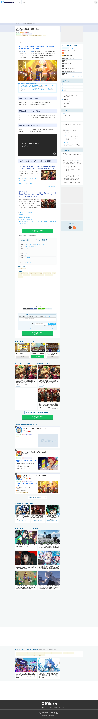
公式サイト (27, 262)
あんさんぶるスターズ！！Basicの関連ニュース (32, 363)
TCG (71, 136)
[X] (70, 227)
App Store (31, 262)
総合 (65, 48)
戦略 (63, 124)
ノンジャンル (65, 142)
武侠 (66, 170)
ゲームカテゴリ (66, 150)
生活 (63, 170)
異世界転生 (73, 169)
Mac (68, 96)
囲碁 (66, 138)
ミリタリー (65, 166)
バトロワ (74, 182)
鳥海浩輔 (51, 274)
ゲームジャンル (66, 111)
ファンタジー (68, 165)
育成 (24, 35)
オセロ (72, 138)
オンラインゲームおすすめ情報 (26, 649)
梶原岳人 (28, 274)
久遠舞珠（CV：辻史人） (24, 217)
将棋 (69, 138)
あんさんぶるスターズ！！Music (34, 452)
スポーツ (64, 129)
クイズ (75, 145)
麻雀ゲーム (35, 655)
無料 (22, 33)
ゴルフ (71, 130)
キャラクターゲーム (22, 268)
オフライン (65, 182)
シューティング (65, 119)
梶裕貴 (24, 274)
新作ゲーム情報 (24, 520)
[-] (48, 440)
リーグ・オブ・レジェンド (69, 68)
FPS (70, 119)
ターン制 (64, 178)
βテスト (70, 154)
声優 (33, 35)
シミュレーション (19, 35)
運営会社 (63, 707)
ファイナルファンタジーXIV (70, 50)
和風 (68, 169)
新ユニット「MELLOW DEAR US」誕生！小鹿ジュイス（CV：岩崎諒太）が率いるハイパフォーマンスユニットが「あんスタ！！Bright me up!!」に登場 (38, 88)
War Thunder (67, 73)
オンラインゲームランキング (69, 45)
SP (24, 33)
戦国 (71, 166)
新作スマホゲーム (72, 101)
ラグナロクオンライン (68, 53)
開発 (78, 154)
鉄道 (76, 169)
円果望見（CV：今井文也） (25, 215)
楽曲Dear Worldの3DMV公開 (25, 183)
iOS (27, 33)
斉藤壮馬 (32, 274)
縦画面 (67, 179)
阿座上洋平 (21, 273)
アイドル (40, 35)
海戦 (69, 170)
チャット (71, 145)
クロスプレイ (74, 181)
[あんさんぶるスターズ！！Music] (19, 451)
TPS (72, 119)
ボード (74, 136)
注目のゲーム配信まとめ (24, 504)
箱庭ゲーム (60, 652)
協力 (74, 176)
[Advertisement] (49, 13)
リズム (64, 144)
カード (27, 35)
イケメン (44, 35)
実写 (80, 163)
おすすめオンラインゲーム (25, 341)
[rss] (74, 227)
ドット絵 (79, 160)
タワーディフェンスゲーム (21, 655)
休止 (80, 154)
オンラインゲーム (21, 23)
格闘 (79, 119)
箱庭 (80, 124)
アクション (65, 118)
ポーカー (67, 136)
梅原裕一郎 (35, 273)
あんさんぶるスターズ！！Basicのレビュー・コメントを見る (42, 328)
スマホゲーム (66, 99)
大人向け (71, 162)
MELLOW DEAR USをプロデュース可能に (28, 178)
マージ (64, 181)
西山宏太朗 (21, 276)
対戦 (71, 176)
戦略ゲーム (54, 652)
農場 (79, 169)
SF (72, 165)
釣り (71, 132)
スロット (68, 139)
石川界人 (30, 273)
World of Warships (68, 63)
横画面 (71, 179)
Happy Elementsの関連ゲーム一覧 (37, 497)
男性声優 (36, 35)
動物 (71, 167)
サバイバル (65, 169)
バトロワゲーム (48, 652)
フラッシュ (79, 182)
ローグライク (75, 179)
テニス (78, 130)
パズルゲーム (29, 655)
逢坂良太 (44, 273)
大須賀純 (49, 273)
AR (70, 181)
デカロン (66, 60)
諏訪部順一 (38, 274)
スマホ (79, 48)
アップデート (18, 385)
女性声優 (71, 163)
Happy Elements (19, 30)
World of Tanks (67, 66)
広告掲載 (59, 707)
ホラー (64, 167)
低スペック (73, 175)
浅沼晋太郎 (26, 273)
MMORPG (64, 115)
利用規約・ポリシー (45, 707)
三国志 (74, 166)
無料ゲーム (18, 652)
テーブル (64, 135)
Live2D (64, 183)
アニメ (76, 160)
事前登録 (74, 154)
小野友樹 (53, 273)
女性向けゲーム (41, 655)
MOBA (64, 126)
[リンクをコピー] (48, 308)
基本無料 (26, 253)
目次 (21, 42)
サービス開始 (18, 520)
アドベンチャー (65, 145)
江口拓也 (40, 273)
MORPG (69, 115)
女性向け (30, 35)
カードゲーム (41, 244)
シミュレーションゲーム (29, 244)
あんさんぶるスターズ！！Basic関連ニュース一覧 (37, 412)
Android (30, 33)
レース (74, 130)
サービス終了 (69, 156)
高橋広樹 (42, 274)
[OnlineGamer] (49, 704)
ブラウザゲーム (67, 106)
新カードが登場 (22, 180)
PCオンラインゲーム (68, 93)
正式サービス (19, 33)
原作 (68, 162)
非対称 (68, 178)
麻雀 (63, 138)
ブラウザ (26, 248)
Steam (65, 96)
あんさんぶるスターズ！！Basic (30, 242)
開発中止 (64, 156)
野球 (68, 130)
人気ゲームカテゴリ (67, 81)
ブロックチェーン (77, 162)
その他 (78, 145)
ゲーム (18, 2)
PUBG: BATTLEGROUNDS (69, 71)
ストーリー (76, 163)
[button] (58, 350)
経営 (66, 124)
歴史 (68, 166)
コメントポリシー (48, 316)
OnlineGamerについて (37, 707)
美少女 (64, 165)
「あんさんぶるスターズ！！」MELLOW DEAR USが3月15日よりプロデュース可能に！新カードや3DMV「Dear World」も (37, 86)
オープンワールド (66, 176)
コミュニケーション (69, 144)
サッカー (64, 130)
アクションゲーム (41, 652)
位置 (78, 178)
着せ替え (76, 144)
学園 (77, 166)
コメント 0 (30, 32)
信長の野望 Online (68, 55)
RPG (17, 436)
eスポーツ (64, 160)
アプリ (64, 175)
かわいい (69, 160)
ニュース (25, 2)
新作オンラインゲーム (73, 95)
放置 (76, 178)
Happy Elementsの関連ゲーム (26, 424)
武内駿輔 (46, 274)
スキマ (64, 179)
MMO (67, 181)
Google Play (36, 262)
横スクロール (78, 175)
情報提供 (55, 707)
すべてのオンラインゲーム (69, 84)
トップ (16, 23)
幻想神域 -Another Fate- (69, 58)
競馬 (68, 132)
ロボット (75, 165)
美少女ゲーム (70, 652)
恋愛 (72, 160)
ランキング (66, 95)
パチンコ (76, 138)
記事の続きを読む (52, 186)
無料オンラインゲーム (68, 90)
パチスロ (64, 139)
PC (72, 48)
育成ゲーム (36, 244)
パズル (78, 136)
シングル (72, 178)
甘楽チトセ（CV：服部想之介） (26, 219)
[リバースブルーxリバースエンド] (19, 427)
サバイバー (70, 182)
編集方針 (51, 707)
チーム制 (77, 176)
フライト (76, 119)
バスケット (65, 132)
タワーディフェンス (71, 124)
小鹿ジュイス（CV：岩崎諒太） (26, 212)
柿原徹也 (20, 274)
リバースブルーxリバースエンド (34, 428)
